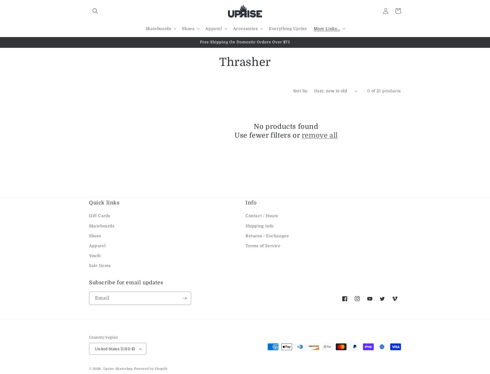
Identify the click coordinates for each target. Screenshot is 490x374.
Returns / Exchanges (267, 236)
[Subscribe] (184, 298)
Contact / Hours (262, 215)
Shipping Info (260, 226)
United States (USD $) (115, 349)
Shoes (95, 236)
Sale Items (100, 265)
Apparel (97, 245)
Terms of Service (263, 245)
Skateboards (102, 226)
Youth (95, 255)
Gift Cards (99, 215)
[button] (95, 11)
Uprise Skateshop (118, 369)
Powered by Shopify (151, 369)
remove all (320, 135)
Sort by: (301, 91)
